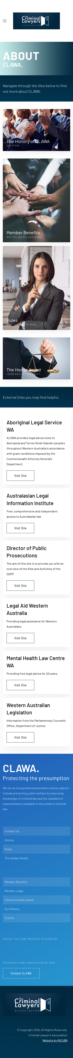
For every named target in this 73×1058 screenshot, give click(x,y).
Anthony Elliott (20, 958)
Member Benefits (16, 882)
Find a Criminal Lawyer (19, 900)
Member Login (14, 891)
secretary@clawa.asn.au (48, 951)
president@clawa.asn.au (46, 958)
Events (9, 918)
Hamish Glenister (20, 951)
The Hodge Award (16, 858)
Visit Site (20, 475)
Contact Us (12, 831)
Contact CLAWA (21, 973)
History (9, 840)
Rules (8, 849)
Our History (12, 909)
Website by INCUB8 (54, 1040)
